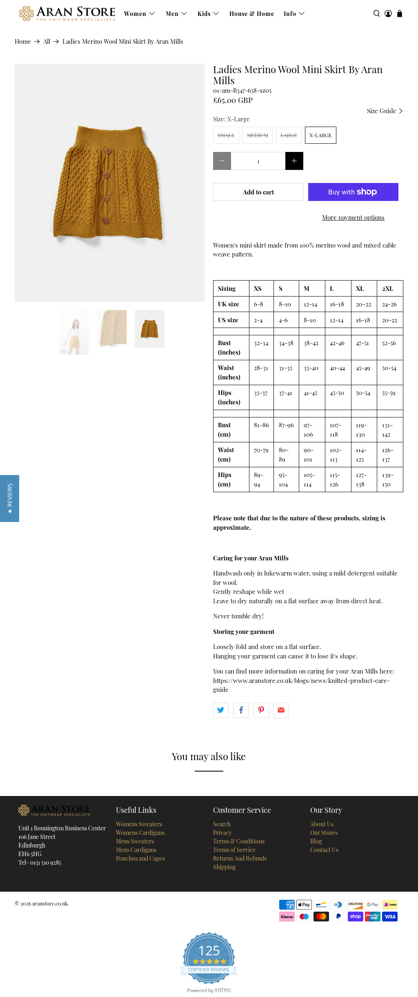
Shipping (224, 867)
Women (135, 14)
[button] (9, 498)
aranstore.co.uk (50, 903)
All (46, 41)
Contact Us (324, 850)
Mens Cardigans (136, 850)
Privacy (222, 832)
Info (290, 14)
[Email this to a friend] (281, 710)
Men (172, 14)
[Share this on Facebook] (241, 710)
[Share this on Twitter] (221, 710)
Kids (204, 14)
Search (222, 824)
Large (288, 135)
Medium (257, 135)
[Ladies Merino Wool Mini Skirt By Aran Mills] (110, 183)
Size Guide (382, 111)
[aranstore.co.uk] (67, 13)
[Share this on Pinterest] (261, 710)
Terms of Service (234, 850)
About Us (322, 824)
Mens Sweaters (135, 841)
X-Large (320, 135)
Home (23, 41)
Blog (316, 841)
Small (226, 135)
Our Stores (324, 832)
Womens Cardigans (140, 832)
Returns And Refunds (240, 858)
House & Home (251, 14)
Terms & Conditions (239, 841)
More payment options (353, 217)
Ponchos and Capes (140, 858)
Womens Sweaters (139, 824)
